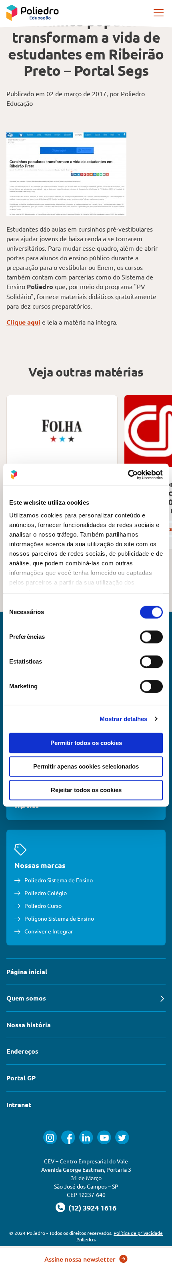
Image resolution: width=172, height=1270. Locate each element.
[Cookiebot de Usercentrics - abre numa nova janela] (128, 475)
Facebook (68, 1137)
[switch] (151, 636)
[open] (159, 12)
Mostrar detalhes (124, 718)
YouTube (104, 1137)
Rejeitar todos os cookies (86, 790)
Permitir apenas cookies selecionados (86, 766)
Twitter (122, 1137)
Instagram (50, 1137)
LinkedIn (86, 1137)
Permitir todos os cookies (86, 742)
